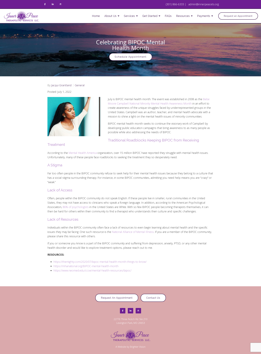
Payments (203, 15)
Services (129, 15)
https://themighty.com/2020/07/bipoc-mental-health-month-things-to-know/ (100, 262)
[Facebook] (45, 4)
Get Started (149, 15)
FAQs (168, 15)
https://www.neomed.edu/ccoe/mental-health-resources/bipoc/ (92, 270)
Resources (183, 15)
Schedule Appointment (131, 56)
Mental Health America (83, 153)
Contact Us (153, 297)
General (80, 85)
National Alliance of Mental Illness (133, 232)
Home (96, 15)
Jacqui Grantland (61, 85)
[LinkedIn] (52, 4)
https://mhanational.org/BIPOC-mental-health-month (85, 266)
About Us (110, 15)
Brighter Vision (137, 346)
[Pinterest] (60, 4)
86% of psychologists (76, 207)
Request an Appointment (238, 16)
